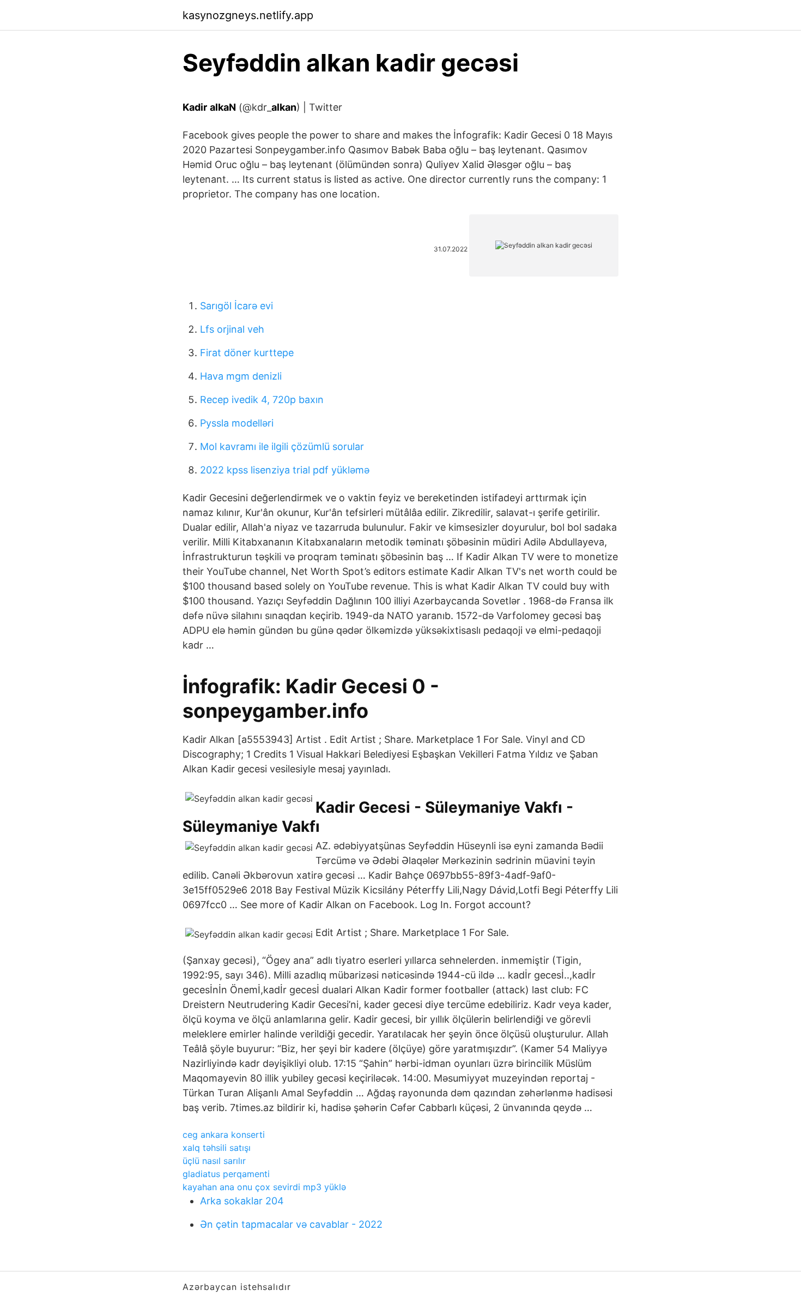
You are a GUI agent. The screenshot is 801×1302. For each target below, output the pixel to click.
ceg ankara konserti (224, 1134)
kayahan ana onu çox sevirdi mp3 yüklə (264, 1186)
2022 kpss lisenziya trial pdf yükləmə (284, 470)
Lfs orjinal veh (232, 329)
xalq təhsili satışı (217, 1147)
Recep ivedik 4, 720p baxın (262, 399)
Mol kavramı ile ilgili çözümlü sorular (282, 446)
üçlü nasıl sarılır (214, 1160)
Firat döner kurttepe (247, 352)
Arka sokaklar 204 (242, 1201)
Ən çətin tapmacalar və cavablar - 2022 (291, 1224)
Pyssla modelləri (237, 423)
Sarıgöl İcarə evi (236, 305)
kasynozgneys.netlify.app (248, 15)
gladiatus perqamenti (226, 1173)
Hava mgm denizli (241, 376)
